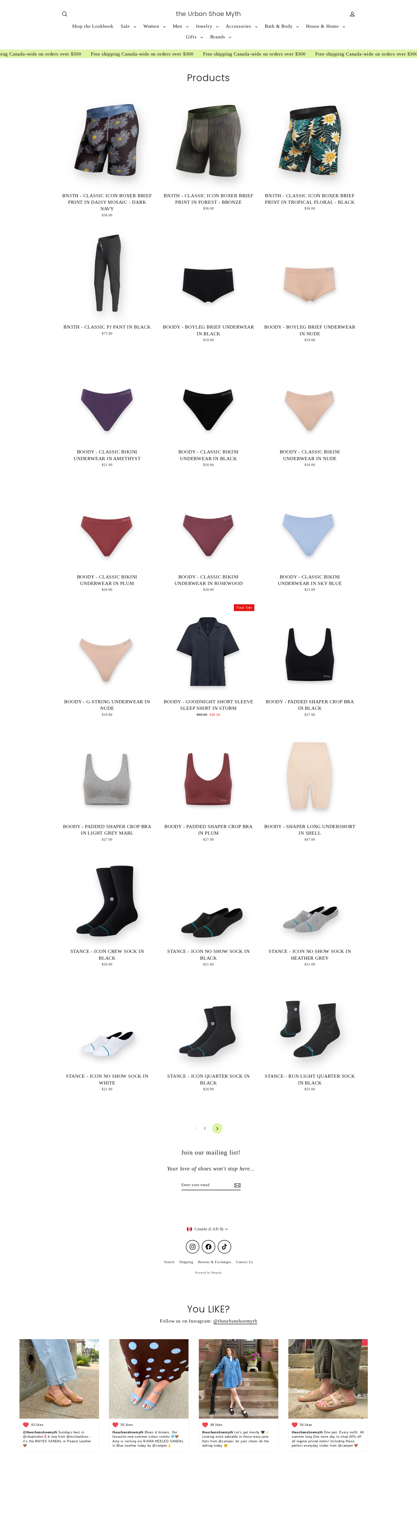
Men (178, 26)
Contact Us (244, 1262)
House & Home (323, 26)
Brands (218, 36)
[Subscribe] (237, 1185)
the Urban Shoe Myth (208, 14)
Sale (126, 26)
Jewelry (205, 26)
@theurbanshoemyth (235, 1321)
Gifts (192, 36)
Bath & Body (279, 26)
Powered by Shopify (208, 1272)
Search (169, 1262)
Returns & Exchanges (214, 1262)
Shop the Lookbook (92, 26)
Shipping (186, 1262)
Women (152, 26)
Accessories (239, 26)
